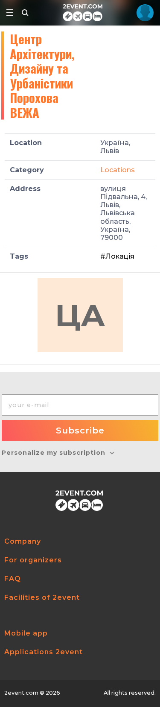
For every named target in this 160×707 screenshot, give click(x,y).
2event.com (21, 693)
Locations (117, 170)
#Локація (117, 256)
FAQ (12, 579)
